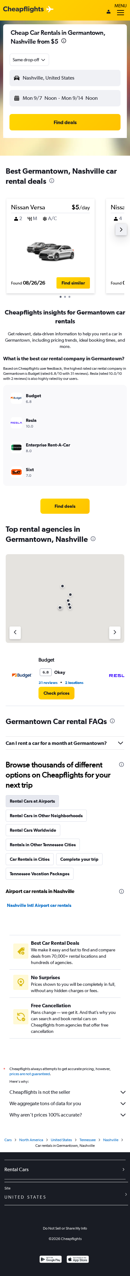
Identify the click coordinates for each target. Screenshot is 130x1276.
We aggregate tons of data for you (45, 1103)
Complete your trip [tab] (79, 859)
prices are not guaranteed (29, 1074)
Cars (8, 1140)
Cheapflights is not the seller (39, 1092)
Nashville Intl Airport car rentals (39, 905)
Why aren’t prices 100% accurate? (45, 1115)
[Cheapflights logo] (23, 10)
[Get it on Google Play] (50, 1260)
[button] (64, 41)
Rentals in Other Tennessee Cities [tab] (43, 844)
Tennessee (88, 1140)
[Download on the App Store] (78, 1260)
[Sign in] (108, 12)
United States (61, 1140)
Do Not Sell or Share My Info (65, 1228)
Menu (121, 5)
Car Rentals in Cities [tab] (30, 859)
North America (31, 1140)
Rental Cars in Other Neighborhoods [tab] (46, 815)
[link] (65, 506)
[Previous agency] (15, 632)
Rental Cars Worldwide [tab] (33, 830)
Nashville (110, 1140)
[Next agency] (115, 632)
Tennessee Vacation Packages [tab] (39, 873)
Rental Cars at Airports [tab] (32, 801)
